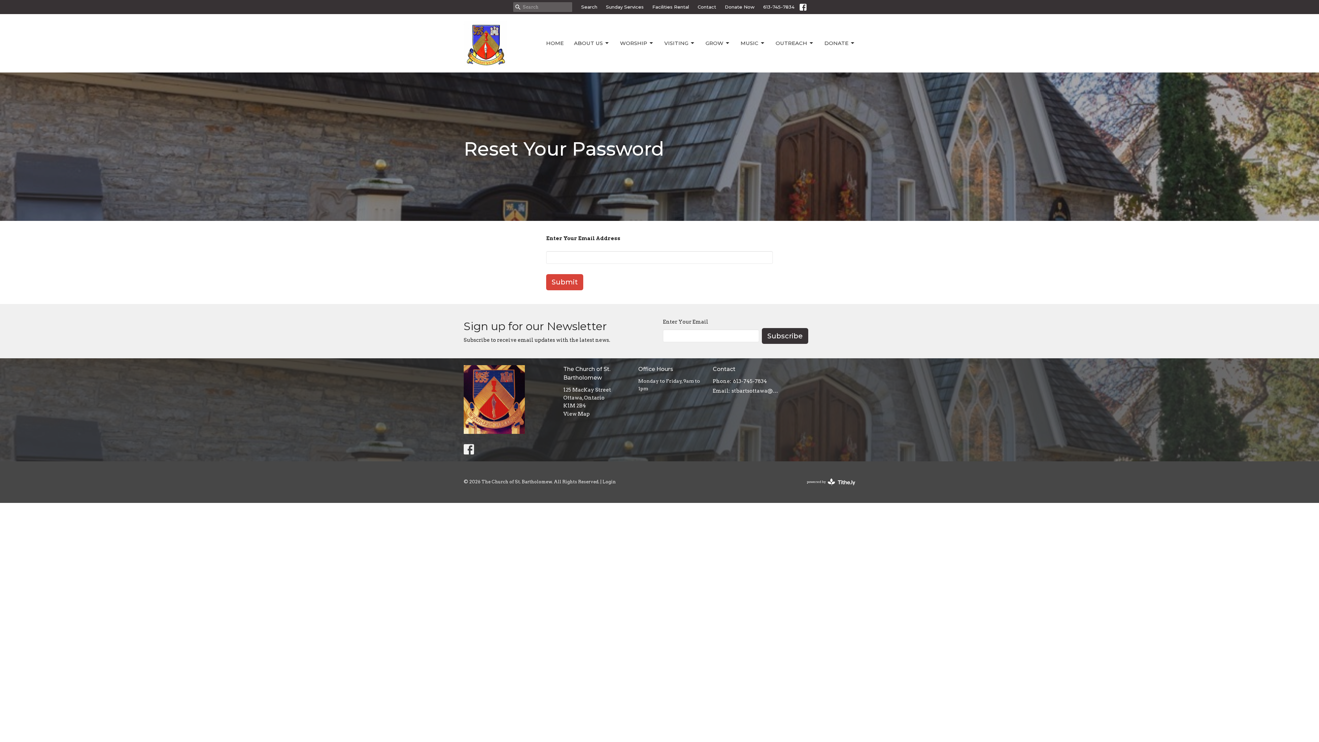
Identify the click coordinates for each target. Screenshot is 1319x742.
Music (749, 43)
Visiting (676, 43)
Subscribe (785, 336)
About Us (588, 43)
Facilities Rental (670, 7)
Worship (633, 43)
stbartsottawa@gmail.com (756, 391)
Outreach (791, 43)
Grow (714, 43)
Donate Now (740, 7)
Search (589, 7)
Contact (707, 7)
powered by (827, 488)
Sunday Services (625, 7)
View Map (576, 414)
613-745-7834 (778, 7)
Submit (565, 282)
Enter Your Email (685, 322)
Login (609, 481)
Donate (836, 43)
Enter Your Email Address (583, 238)
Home (555, 43)
